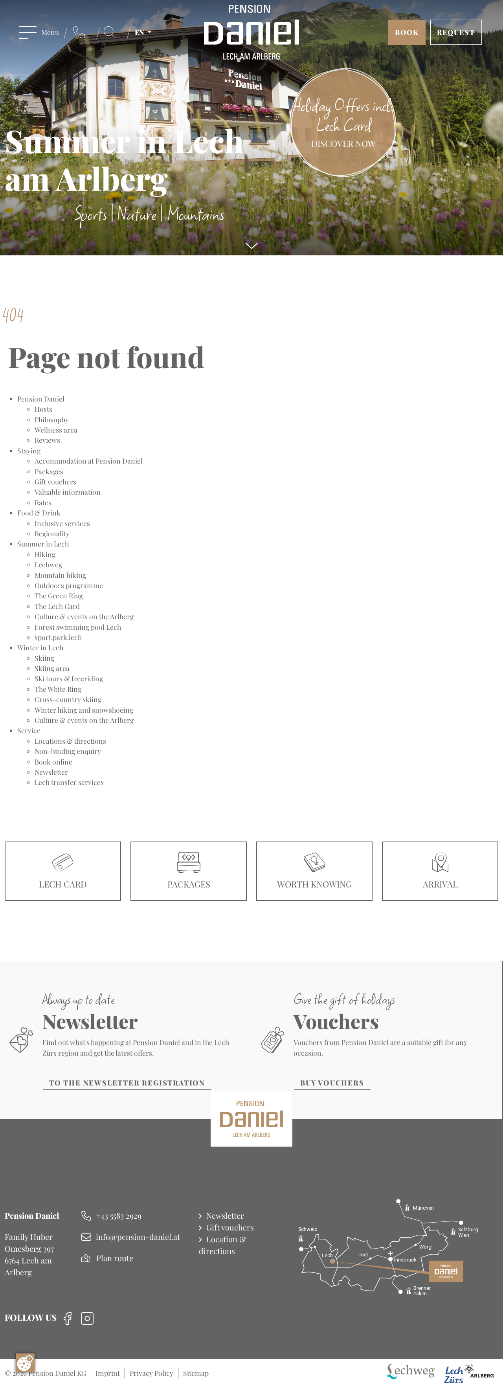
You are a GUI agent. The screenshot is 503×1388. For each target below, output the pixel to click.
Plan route (114, 1257)
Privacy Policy (151, 1372)
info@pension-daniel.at (138, 1236)
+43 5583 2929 (118, 1215)
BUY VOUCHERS (332, 1082)
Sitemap (196, 1372)
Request (456, 32)
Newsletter (225, 1215)
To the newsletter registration (127, 1082)
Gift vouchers (230, 1227)
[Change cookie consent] (25, 1362)
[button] (145, 32)
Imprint (107, 1372)
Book (407, 32)
